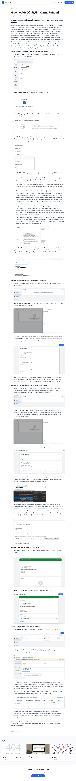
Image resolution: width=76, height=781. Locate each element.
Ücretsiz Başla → (38, 776)
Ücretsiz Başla (69, 2)
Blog (54, 2)
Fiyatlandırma (60, 2)
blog (16, 8)
